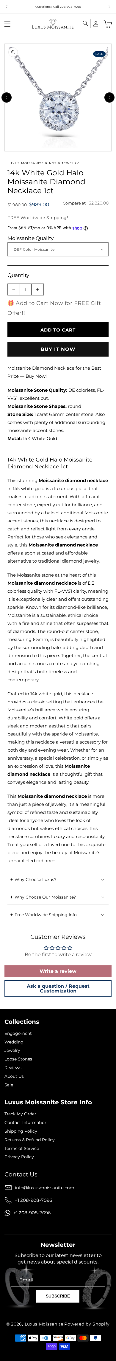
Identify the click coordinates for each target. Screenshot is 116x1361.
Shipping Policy (20, 1131)
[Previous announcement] (6, 6)
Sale (8, 1085)
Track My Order (20, 1114)
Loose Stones (18, 1059)
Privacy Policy (19, 1156)
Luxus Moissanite (44, 1324)
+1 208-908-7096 (33, 1200)
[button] (7, 23)
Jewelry (12, 1050)
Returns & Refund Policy (29, 1139)
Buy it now (58, 349)
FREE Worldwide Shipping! (37, 217)
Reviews (12, 1067)
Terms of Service (21, 1148)
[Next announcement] (109, 6)
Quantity (18, 275)
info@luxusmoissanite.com (44, 1187)
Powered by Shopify (87, 1324)
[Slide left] (6, 97)
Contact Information (25, 1122)
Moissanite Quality (30, 238)
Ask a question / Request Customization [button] (58, 988)
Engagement (18, 1033)
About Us (14, 1076)
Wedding (13, 1042)
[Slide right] (109, 97)
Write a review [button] (58, 971)
